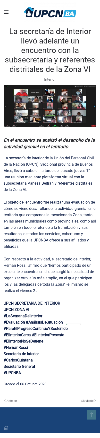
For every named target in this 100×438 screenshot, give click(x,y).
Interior (50, 79)
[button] (6, 12)
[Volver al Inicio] (50, 12)
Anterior (12, 401)
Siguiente (87, 401)
